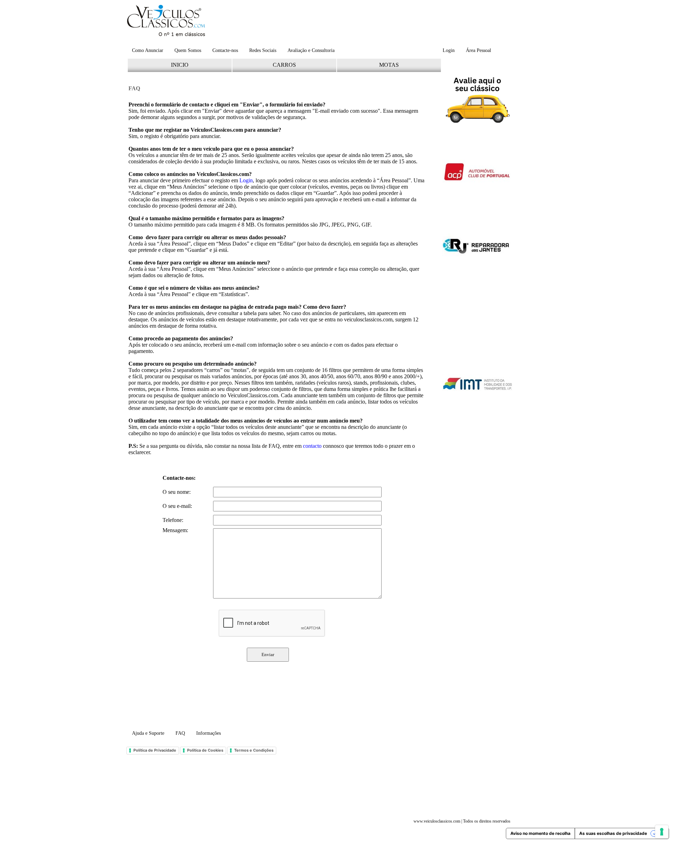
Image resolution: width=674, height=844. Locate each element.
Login (449, 50)
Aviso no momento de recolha (540, 833)
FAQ (180, 733)
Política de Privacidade (154, 750)
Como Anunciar (147, 50)
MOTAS (389, 65)
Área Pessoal (478, 50)
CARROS (284, 65)
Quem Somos (187, 50)
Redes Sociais (262, 50)
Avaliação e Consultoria (311, 50)
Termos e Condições (253, 750)
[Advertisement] (361, 23)
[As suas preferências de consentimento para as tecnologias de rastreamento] (661, 831)
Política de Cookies (205, 750)
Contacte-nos (225, 50)
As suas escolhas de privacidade (613, 833)
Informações (208, 733)
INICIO (180, 65)
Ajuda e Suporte (148, 733)
